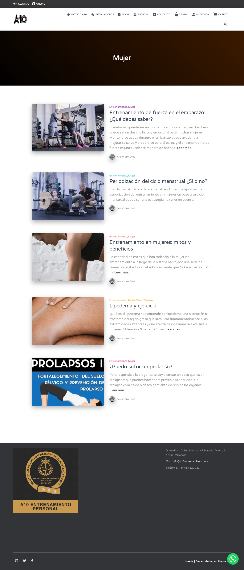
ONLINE (40, 3)
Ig (16, 560)
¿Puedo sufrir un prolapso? (140, 367)
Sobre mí (143, 14)
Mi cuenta (202, 14)
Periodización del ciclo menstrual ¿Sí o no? (158, 181)
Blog (125, 14)
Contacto (163, 14)
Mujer (131, 106)
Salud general (144, 300)
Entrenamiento (118, 106)
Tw (25, 560)
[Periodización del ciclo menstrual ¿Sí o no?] (68, 196)
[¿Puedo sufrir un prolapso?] (68, 382)
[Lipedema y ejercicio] (68, 321)
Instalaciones (105, 14)
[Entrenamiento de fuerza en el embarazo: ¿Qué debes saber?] (68, 128)
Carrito (223, 14)
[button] (233, 559)
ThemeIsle (224, 561)
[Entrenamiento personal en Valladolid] (20, 19)
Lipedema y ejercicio (133, 306)
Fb (32, 560)
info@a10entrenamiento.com (190, 461)
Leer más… (185, 148)
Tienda (183, 14)
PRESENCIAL (22, 3)
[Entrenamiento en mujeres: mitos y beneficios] (68, 257)
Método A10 (79, 14)
